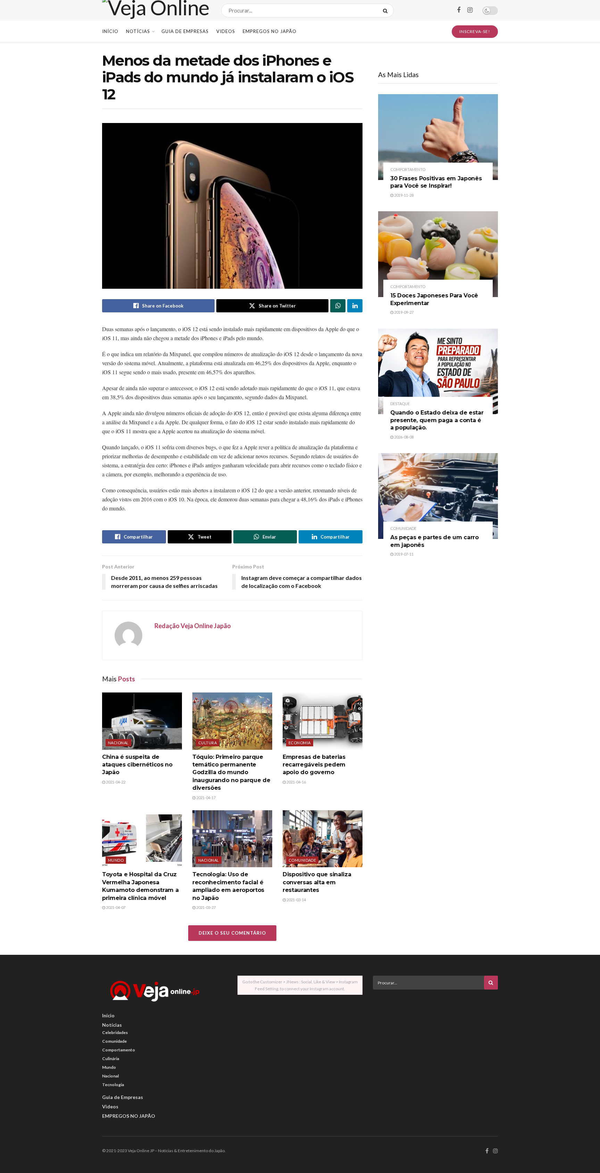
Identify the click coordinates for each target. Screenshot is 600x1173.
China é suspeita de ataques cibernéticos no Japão (137, 765)
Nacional (118, 742)
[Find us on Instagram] (470, 10)
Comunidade (302, 860)
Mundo (116, 860)
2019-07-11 (403, 554)
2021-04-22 (115, 782)
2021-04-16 (296, 782)
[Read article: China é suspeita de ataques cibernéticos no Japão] (142, 720)
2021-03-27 (205, 907)
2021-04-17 (205, 797)
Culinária (110, 1058)
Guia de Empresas (185, 31)
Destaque (400, 403)
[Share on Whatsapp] (337, 305)
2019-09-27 (403, 312)
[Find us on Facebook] (458, 10)
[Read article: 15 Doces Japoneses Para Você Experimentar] (438, 254)
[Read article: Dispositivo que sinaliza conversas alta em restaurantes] (322, 838)
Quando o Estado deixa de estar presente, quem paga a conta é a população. (436, 420)
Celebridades (115, 1032)
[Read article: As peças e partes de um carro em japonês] (438, 496)
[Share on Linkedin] (354, 305)
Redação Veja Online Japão (193, 626)
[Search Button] (387, 10)
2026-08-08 (403, 437)
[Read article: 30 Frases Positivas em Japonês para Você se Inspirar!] (438, 137)
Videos (225, 31)
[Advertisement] (435, 1043)
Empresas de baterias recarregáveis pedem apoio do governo (314, 765)
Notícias (138, 31)
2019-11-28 (403, 195)
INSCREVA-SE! (474, 31)
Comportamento (407, 169)
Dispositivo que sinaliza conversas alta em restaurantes (317, 882)
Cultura (207, 742)
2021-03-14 (296, 899)
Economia (300, 742)
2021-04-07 (115, 907)
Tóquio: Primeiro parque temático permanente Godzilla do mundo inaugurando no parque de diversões (231, 772)
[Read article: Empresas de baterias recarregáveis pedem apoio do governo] (322, 720)
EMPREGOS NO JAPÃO (270, 31)
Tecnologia (113, 1084)
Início (110, 31)
